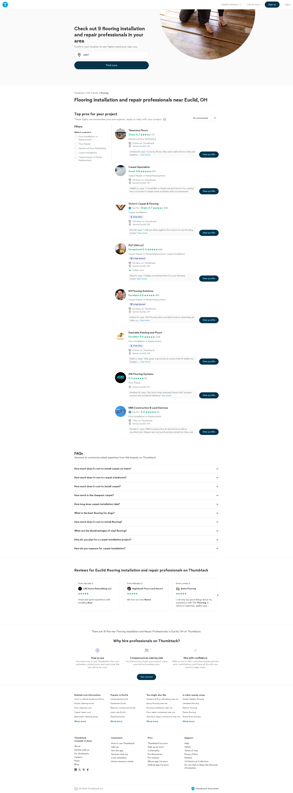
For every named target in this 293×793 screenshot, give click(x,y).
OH (88, 93)
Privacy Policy (191, 754)
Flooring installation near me (159, 708)
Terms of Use (191, 750)
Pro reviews (153, 757)
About (77, 746)
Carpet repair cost (82, 712)
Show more (80, 721)
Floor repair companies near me (160, 712)
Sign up (115, 747)
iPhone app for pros (158, 761)
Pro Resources (155, 754)
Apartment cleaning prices (86, 717)
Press (77, 761)
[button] (134, 208)
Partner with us (81, 750)
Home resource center (122, 761)
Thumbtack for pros (158, 743)
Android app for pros (158, 765)
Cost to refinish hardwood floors (89, 699)
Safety (187, 747)
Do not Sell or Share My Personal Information (200, 766)
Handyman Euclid (118, 703)
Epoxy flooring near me (156, 703)
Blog (76, 764)
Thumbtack (79, 93)
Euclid (95, 93)
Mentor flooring (190, 708)
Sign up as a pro (156, 747)
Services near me (119, 754)
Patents (188, 757)
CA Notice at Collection (196, 761)
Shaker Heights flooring (193, 699)
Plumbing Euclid (117, 717)
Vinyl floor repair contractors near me (163, 717)
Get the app (117, 750)
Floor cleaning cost (83, 708)
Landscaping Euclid (119, 699)
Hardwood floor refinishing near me (162, 699)
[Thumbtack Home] (5, 4)
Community (153, 750)
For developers (81, 753)
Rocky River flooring (192, 717)
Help (186, 743)
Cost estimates (119, 757)
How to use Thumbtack (122, 743)
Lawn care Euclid (117, 712)
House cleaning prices (84, 703)
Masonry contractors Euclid (122, 708)
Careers (78, 757)
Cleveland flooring (191, 703)
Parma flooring (189, 712)
